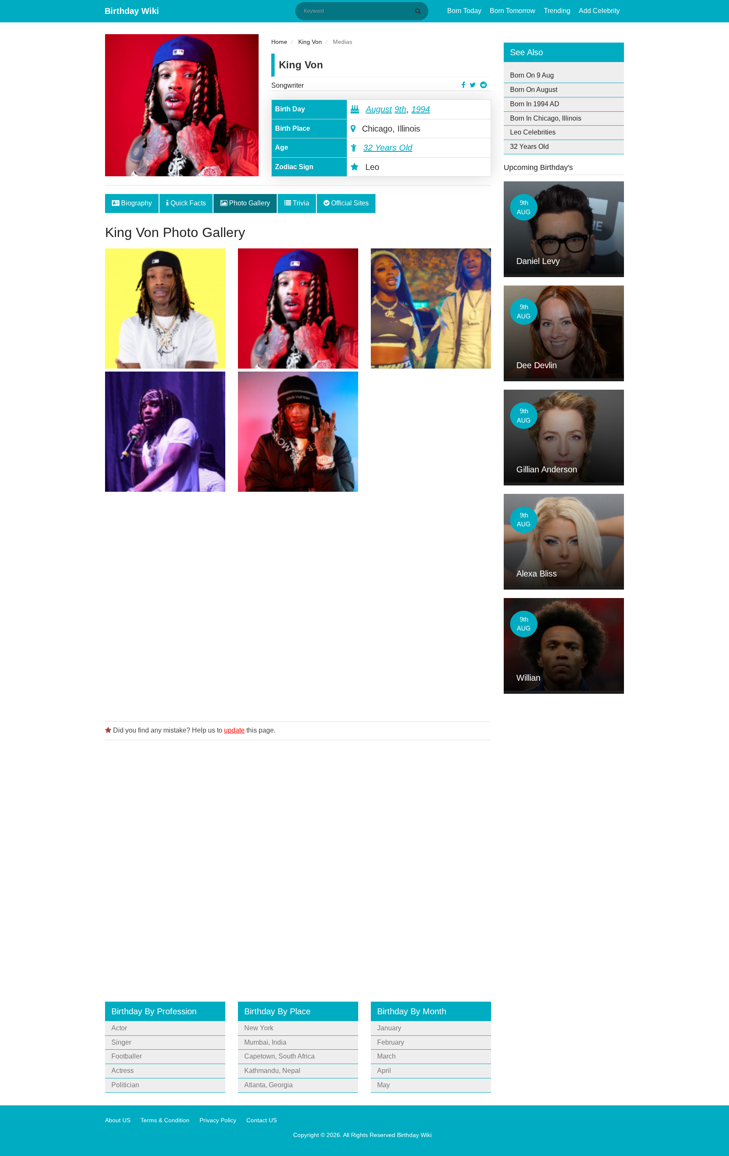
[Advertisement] (298, 603)
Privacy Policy (218, 1120)
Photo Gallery (248, 203)
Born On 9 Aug (532, 75)
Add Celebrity (599, 10)
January (389, 1028)
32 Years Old (387, 147)
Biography (135, 203)
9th (400, 109)
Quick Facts (187, 203)
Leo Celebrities (533, 132)
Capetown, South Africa (279, 1056)
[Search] (419, 11)
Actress (122, 1070)
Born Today (464, 10)
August (379, 109)
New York (258, 1028)
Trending (557, 10)
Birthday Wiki (132, 11)
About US (117, 1120)
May (383, 1085)
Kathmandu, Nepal (272, 1070)
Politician (125, 1085)
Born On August (533, 89)
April (384, 1070)
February (390, 1042)
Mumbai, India (265, 1042)
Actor (119, 1028)
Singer (121, 1042)
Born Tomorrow (512, 10)
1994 (420, 109)
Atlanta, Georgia (268, 1085)
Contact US (261, 1120)
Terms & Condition (164, 1120)
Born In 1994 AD (534, 104)
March (386, 1056)
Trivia (300, 203)
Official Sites (349, 203)
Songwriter (287, 85)
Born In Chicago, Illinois (545, 118)
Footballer (126, 1056)
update (234, 730)
